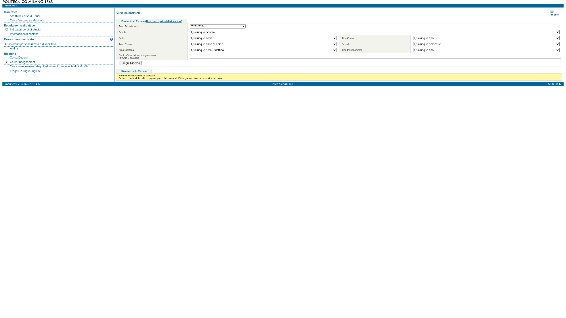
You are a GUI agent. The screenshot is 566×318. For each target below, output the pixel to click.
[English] (555, 14)
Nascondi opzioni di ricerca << (163, 21)
